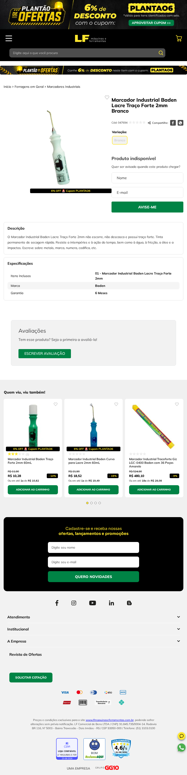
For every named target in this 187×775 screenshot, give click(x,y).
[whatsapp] (180, 123)
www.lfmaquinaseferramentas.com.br (110, 720)
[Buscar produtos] (161, 52)
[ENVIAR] (147, 207)
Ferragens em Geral (29, 86)
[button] (181, 736)
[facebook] (173, 123)
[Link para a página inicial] (7, 86)
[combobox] (93, 52)
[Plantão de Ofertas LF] (93, 14)
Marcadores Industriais (63, 86)
